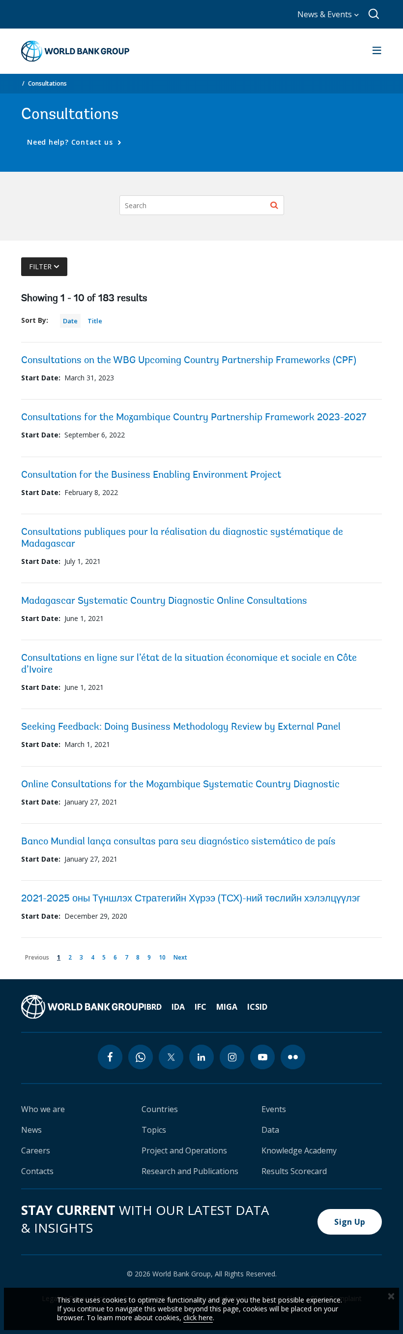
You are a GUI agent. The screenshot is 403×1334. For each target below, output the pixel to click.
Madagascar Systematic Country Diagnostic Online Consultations (164, 601)
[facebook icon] (110, 1057)
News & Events (325, 14)
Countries (160, 1109)
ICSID (257, 1006)
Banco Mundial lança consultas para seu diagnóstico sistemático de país (178, 842)
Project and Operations (184, 1150)
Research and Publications (190, 1171)
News (31, 1129)
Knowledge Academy (299, 1150)
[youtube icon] (262, 1057)
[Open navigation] (377, 51)
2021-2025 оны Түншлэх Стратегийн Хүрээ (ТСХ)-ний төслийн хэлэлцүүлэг (190, 899)
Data (270, 1129)
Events (273, 1109)
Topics (154, 1129)
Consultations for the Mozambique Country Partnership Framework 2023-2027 (193, 418)
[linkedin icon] (201, 1057)
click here (198, 1317)
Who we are (43, 1109)
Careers (35, 1150)
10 (164, 956)
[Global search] (374, 14)
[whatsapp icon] (140, 1057)
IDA (178, 1006)
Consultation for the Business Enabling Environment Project (151, 475)
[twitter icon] (171, 1057)
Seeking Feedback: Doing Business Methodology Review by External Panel (181, 727)
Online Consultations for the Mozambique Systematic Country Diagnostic (180, 785)
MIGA (226, 1006)
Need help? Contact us (71, 142)
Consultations (47, 83)
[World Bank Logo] (75, 51)
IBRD (153, 1006)
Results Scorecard (294, 1171)
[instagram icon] (232, 1057)
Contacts (37, 1171)
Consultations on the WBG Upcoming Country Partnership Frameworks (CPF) (188, 361)
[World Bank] (82, 1006)
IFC (200, 1006)
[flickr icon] (293, 1057)
